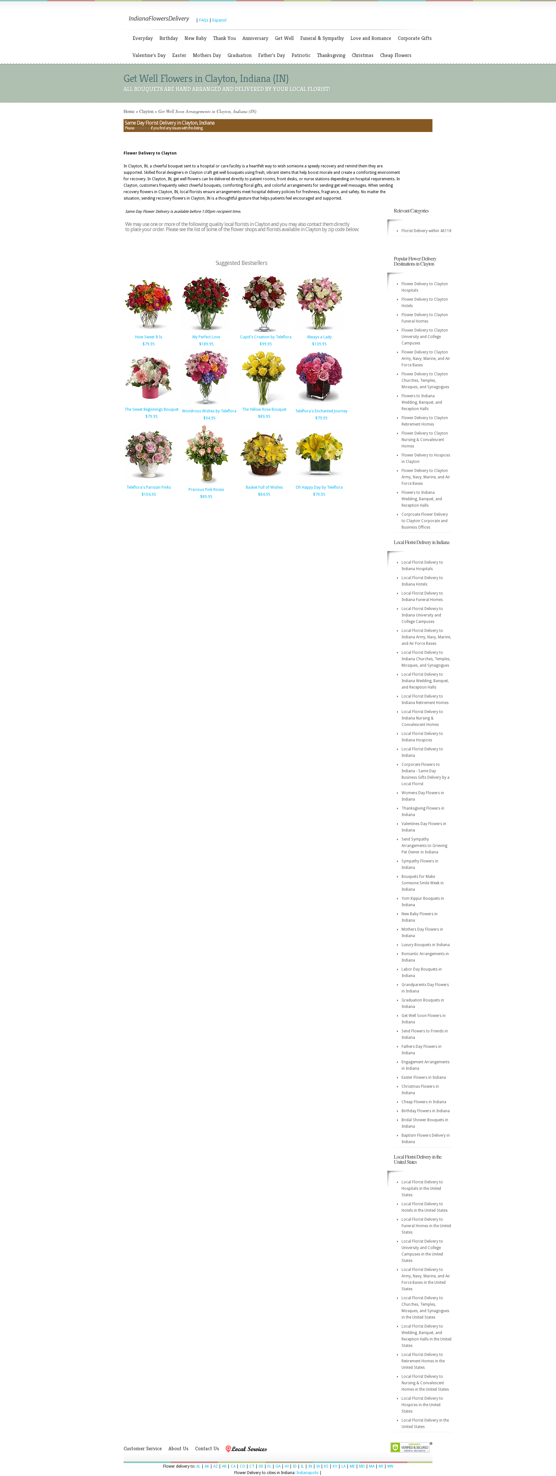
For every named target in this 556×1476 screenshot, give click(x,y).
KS (326, 1466)
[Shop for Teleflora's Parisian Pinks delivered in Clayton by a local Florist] (149, 482)
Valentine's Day (149, 55)
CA (233, 1466)
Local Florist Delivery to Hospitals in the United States (422, 1188)
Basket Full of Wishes (264, 487)
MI (381, 1466)
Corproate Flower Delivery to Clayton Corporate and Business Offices (425, 521)
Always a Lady (319, 337)
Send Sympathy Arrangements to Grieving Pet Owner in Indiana (424, 845)
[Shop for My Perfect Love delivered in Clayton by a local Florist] (206, 332)
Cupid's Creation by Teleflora (266, 337)
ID (295, 1466)
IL (302, 1466)
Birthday (168, 38)
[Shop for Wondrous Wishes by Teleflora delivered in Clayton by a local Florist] (206, 406)
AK (207, 1466)
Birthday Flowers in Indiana (426, 1111)
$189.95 (206, 344)
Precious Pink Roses (206, 489)
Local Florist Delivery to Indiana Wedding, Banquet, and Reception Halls (425, 681)
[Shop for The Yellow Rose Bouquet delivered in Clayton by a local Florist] (264, 404)
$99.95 (266, 344)
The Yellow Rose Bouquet (264, 409)
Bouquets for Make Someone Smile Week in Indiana (423, 883)
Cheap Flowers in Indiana (424, 1102)
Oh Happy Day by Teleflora (319, 487)
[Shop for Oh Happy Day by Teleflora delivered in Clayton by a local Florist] (319, 482)
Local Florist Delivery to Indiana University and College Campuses (422, 615)
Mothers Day (207, 55)
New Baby (195, 38)
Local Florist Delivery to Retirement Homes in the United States (423, 1361)
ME (352, 1466)
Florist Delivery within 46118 (426, 231)
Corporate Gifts (415, 38)
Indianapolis (307, 1473)
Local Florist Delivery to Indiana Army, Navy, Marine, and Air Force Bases (426, 637)
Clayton (146, 111)
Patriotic (301, 55)
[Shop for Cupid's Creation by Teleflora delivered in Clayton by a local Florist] (264, 332)
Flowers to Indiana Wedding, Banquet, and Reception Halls (422, 402)
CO (242, 1466)
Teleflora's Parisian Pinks (148, 487)
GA (278, 1466)
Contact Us (207, 1448)
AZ (215, 1466)
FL (269, 1466)
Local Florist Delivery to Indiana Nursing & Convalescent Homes (422, 718)
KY (335, 1466)
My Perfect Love (206, 337)
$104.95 (149, 494)
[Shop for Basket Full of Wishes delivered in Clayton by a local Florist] (264, 482)
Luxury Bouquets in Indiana (426, 945)
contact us (142, 128)
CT (252, 1466)
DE (261, 1466)
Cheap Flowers (396, 55)
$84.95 (264, 494)
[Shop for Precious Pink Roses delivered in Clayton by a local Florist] (206, 484)
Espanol (219, 20)
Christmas (363, 55)
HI (287, 1466)
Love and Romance (370, 38)
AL (198, 1466)
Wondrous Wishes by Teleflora (209, 411)
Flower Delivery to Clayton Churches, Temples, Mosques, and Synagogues (425, 380)
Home (129, 111)
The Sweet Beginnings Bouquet (152, 409)
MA (372, 1466)
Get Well (284, 38)
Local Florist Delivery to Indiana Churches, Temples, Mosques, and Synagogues (426, 659)
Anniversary (255, 38)
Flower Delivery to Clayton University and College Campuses (425, 336)
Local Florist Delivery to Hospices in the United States (422, 1405)
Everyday (143, 38)
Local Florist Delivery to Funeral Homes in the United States (426, 1226)
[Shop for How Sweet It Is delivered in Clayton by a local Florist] (149, 332)
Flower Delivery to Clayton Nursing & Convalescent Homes (425, 439)
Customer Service (143, 1448)
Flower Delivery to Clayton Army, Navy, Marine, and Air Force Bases (426, 358)
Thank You (224, 38)
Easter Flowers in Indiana (424, 1077)
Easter (179, 55)
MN (390, 1466)
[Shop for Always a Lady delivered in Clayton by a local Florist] (319, 332)
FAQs (203, 20)
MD (362, 1466)
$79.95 (149, 344)
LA (343, 1466)
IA (318, 1466)
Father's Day (271, 55)
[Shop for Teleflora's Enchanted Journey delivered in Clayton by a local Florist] (319, 406)
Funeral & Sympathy (322, 38)
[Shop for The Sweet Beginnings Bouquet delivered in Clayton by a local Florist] (149, 404)
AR (224, 1466)
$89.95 (264, 416)
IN (310, 1466)
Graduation (239, 55)
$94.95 (209, 418)
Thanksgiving (331, 55)
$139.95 (319, 344)
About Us (178, 1448)
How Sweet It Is (148, 337)
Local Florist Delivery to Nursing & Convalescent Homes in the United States (425, 1383)
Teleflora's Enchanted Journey (321, 411)
